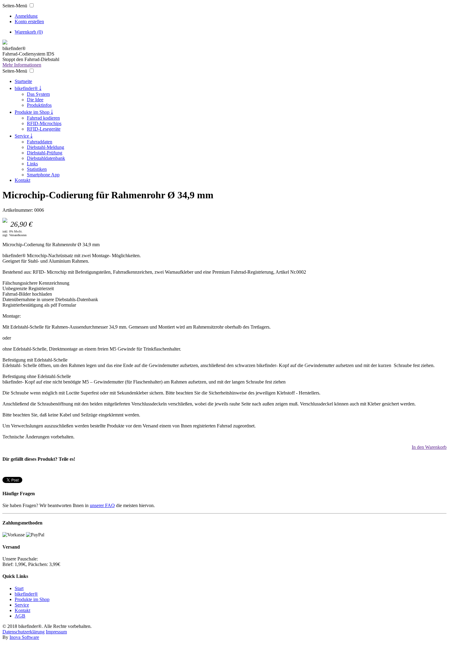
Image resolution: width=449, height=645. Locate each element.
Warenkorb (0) (29, 31)
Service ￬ (24, 136)
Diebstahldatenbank (46, 158)
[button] (32, 5)
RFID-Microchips (44, 123)
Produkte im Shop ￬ (34, 112)
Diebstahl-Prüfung (44, 152)
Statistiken (37, 169)
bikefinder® (26, 593)
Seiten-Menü (14, 5)
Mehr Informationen (21, 64)
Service (22, 604)
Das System (38, 94)
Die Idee (35, 99)
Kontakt (22, 180)
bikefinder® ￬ (28, 88)
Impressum (56, 631)
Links (32, 163)
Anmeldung (26, 16)
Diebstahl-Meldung (45, 147)
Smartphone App (43, 174)
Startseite (23, 81)
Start (19, 588)
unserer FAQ (102, 505)
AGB (20, 615)
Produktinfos (39, 105)
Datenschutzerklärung (23, 631)
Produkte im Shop (32, 599)
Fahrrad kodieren (43, 118)
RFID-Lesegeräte (43, 129)
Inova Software (24, 637)
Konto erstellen (29, 21)
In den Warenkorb (429, 447)
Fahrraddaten (39, 141)
